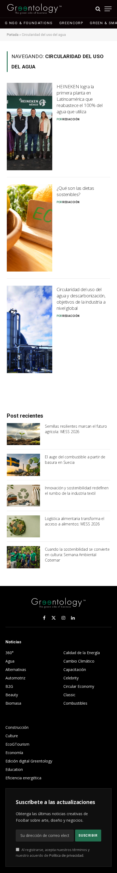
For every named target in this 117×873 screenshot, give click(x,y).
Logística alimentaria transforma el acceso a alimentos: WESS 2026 (74, 521)
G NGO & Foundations (29, 23)
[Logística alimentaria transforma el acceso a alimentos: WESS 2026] (23, 526)
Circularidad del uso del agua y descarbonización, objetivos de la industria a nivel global (81, 298)
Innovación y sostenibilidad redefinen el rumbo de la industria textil (77, 490)
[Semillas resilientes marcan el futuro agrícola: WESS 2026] (23, 434)
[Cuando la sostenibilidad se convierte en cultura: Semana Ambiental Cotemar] (23, 557)
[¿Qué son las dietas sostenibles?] (29, 228)
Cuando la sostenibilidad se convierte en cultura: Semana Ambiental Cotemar (77, 555)
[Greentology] (34, 9)
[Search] (97, 9)
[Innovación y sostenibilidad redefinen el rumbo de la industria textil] (23, 496)
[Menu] (108, 9)
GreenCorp (71, 23)
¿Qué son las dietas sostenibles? (75, 191)
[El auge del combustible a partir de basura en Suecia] (23, 465)
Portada (13, 35)
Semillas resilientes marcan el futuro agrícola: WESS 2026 (76, 429)
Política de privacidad (66, 855)
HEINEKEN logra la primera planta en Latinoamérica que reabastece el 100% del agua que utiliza (79, 98)
